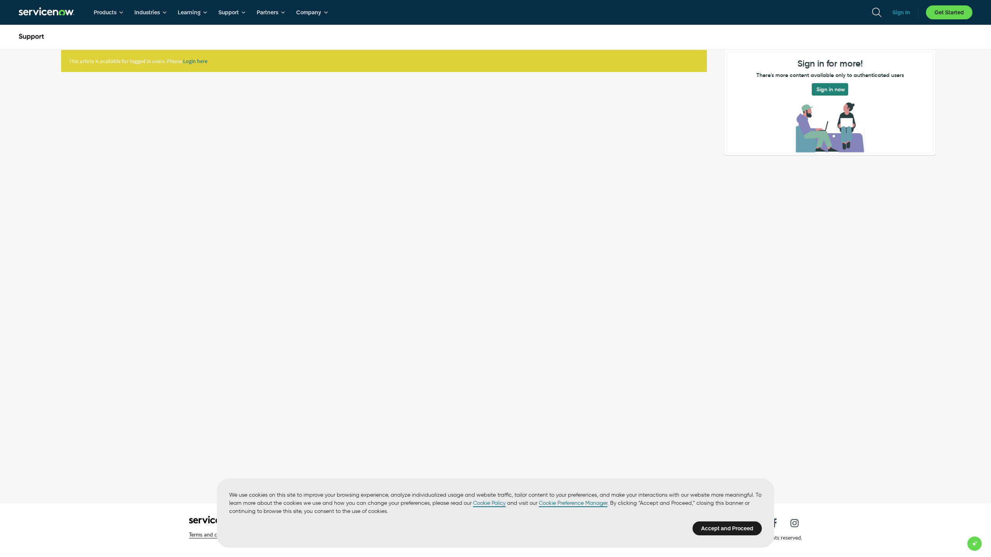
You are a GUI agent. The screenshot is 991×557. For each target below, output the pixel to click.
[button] (214, 534)
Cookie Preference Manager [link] (573, 503)
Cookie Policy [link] (489, 503)
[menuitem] (108, 12)
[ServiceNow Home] (46, 12)
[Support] (31, 37)
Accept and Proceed (727, 528)
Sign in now (830, 89)
